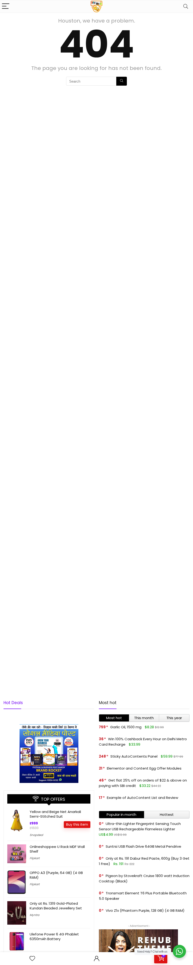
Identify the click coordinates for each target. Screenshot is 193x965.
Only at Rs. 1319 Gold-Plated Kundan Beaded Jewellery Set (56, 906)
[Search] (185, 6)
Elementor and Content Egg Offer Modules (144, 768)
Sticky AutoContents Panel (133, 756)
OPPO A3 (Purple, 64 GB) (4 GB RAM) (56, 875)
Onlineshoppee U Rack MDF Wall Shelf (57, 849)
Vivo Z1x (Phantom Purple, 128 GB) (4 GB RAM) (145, 910)
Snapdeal (36, 835)
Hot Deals (13, 703)
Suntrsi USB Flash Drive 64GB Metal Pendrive (143, 846)
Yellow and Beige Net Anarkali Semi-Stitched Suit (55, 814)
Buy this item (77, 824)
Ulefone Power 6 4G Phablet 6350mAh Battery (54, 936)
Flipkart (35, 858)
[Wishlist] (32, 958)
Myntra (34, 915)
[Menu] (5, 6)
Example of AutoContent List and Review (142, 797)
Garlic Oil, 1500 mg (125, 727)
